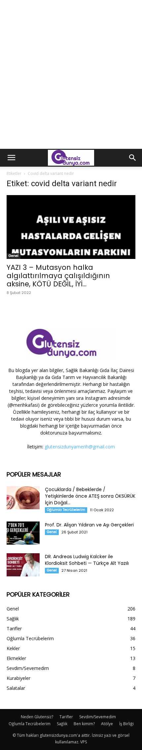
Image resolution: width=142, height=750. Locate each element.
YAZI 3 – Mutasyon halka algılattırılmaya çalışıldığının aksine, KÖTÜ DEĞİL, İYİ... (58, 276)
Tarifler (66, 717)
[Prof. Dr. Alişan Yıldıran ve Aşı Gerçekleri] (23, 533)
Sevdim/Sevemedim (97, 717)
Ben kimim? (84, 724)
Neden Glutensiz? (37, 717)
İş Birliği (126, 724)
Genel (13, 255)
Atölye (107, 724)
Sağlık (62, 724)
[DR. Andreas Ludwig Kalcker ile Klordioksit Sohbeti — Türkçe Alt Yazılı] (23, 564)
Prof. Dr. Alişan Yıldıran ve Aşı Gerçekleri (89, 524)
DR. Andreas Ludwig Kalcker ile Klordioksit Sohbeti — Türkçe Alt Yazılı (87, 559)
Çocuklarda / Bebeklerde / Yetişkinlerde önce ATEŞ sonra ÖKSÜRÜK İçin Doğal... (90, 496)
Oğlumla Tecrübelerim (66, 509)
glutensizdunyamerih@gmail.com (80, 446)
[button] (11, 158)
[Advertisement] (71, 74)
